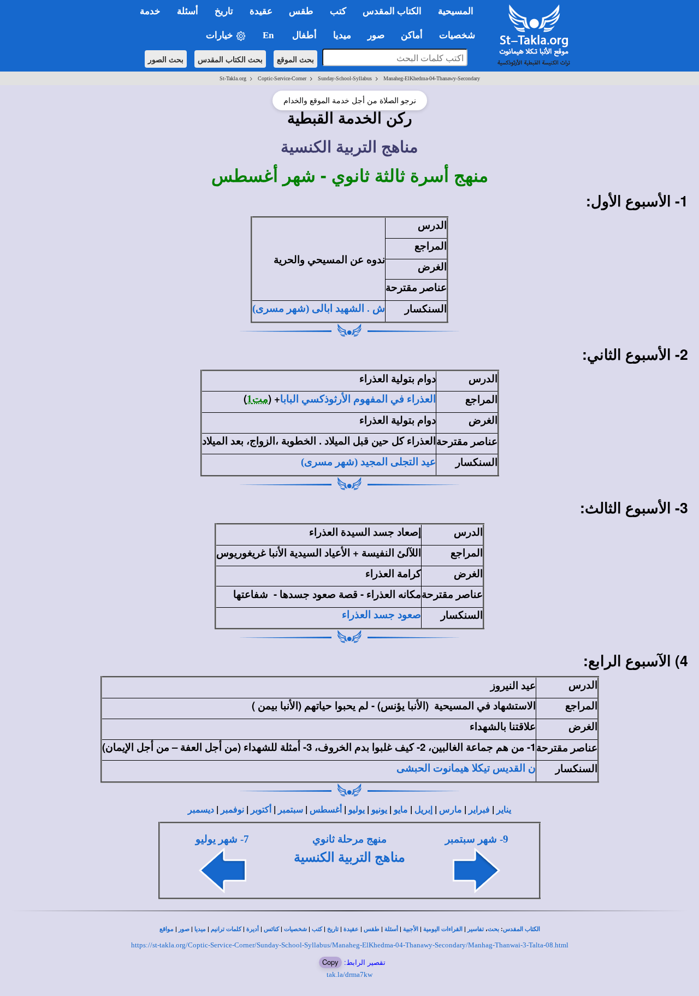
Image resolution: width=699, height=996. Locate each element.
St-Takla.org (233, 78)
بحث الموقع (295, 59)
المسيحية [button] (455, 11)
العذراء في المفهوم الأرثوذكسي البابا (358, 399)
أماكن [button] (412, 35)
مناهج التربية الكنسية (349, 857)
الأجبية (410, 929)
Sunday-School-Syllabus (345, 78)
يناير (503, 809)
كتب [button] (338, 11)
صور (184, 929)
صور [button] (376, 35)
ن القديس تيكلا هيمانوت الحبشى (466, 768)
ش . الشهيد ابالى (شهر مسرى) (318, 308)
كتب (317, 929)
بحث (493, 929)
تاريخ (333, 929)
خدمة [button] (150, 11)
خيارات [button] (220, 35)
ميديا (200, 929)
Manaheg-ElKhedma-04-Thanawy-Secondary (431, 78)
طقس (372, 929)
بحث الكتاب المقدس (230, 59)
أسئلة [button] (187, 11)
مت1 (257, 399)
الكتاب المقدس (521, 929)
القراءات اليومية (443, 929)
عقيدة (351, 929)
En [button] (269, 35)
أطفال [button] (304, 35)
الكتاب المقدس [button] (392, 11)
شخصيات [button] (460, 35)
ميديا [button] (342, 35)
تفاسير (475, 929)
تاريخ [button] (224, 11)
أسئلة (391, 929)
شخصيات (295, 929)
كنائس (271, 929)
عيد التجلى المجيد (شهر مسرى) (368, 461)
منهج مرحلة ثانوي (349, 839)
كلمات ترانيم (226, 929)
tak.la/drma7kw (349, 974)
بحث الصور (165, 59)
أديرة (252, 929)
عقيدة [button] (261, 11)
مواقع (166, 929)
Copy (330, 962)
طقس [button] (301, 11)
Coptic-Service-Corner (282, 78)
